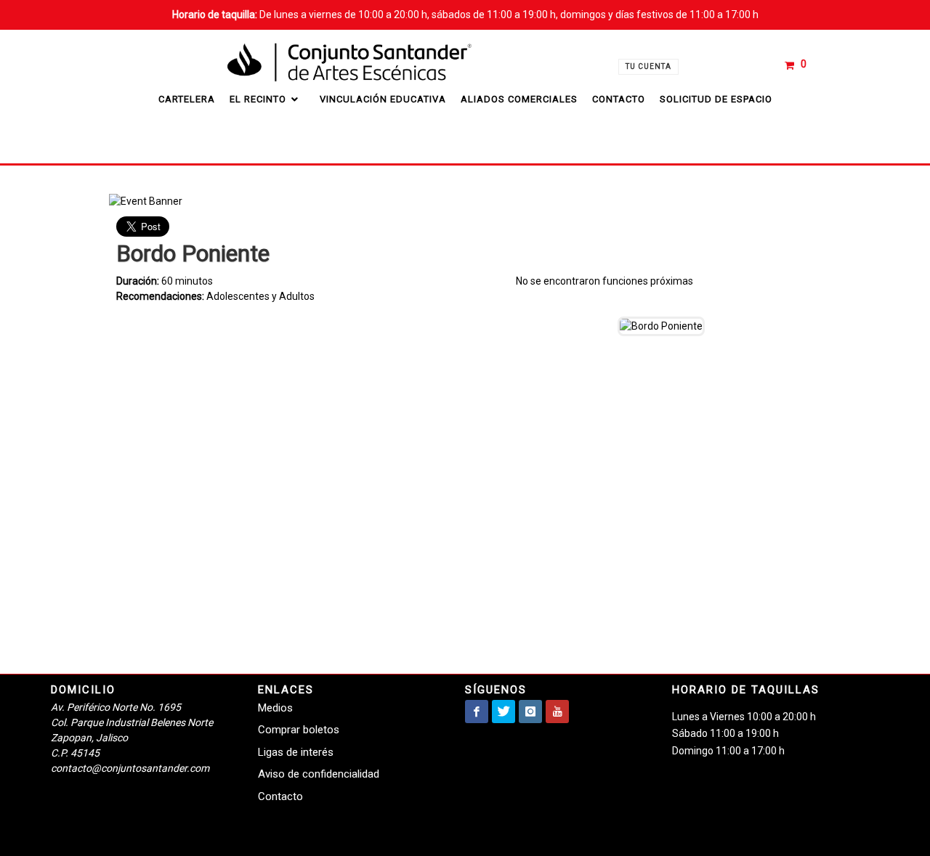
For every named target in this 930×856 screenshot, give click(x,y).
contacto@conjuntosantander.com (130, 768)
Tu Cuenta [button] (648, 66)
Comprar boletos (298, 729)
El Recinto (259, 99)
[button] (797, 64)
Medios (275, 707)
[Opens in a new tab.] (476, 711)
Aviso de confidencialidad (318, 773)
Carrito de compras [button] (768, 56)
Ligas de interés (295, 752)
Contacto (280, 796)
